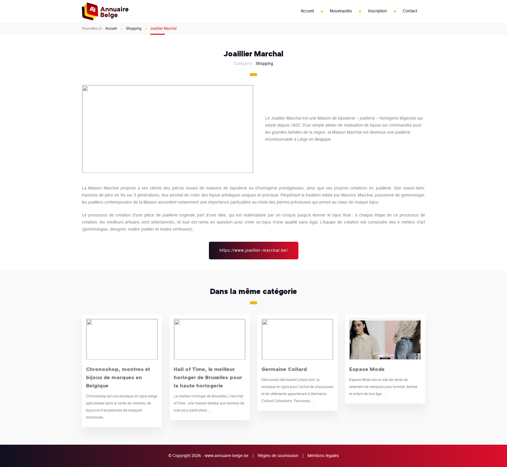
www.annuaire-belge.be (227, 456)
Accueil (307, 11)
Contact (410, 11)
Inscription (377, 11)
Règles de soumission (278, 456)
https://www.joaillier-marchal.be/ (253, 250)
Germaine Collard (284, 369)
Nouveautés (341, 11)
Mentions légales (323, 456)
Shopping (133, 29)
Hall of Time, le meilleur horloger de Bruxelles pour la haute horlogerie (208, 377)
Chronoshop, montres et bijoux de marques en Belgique (118, 377)
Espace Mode (367, 369)
